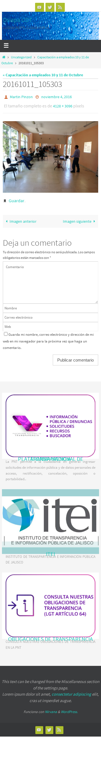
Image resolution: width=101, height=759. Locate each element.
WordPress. (69, 709)
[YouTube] (39, 7)
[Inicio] (3, 57)
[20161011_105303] (50, 154)
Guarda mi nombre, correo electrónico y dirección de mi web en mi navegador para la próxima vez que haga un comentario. (48, 339)
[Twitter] (49, 7)
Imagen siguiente (77, 218)
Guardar (16, 198)
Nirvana (51, 709)
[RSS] (60, 7)
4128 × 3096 (62, 104)
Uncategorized (21, 57)
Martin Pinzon (21, 96)
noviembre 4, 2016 (56, 96)
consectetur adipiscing (71, 691)
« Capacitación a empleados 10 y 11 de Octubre (43, 74)
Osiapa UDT (17, 20)
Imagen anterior (23, 218)
